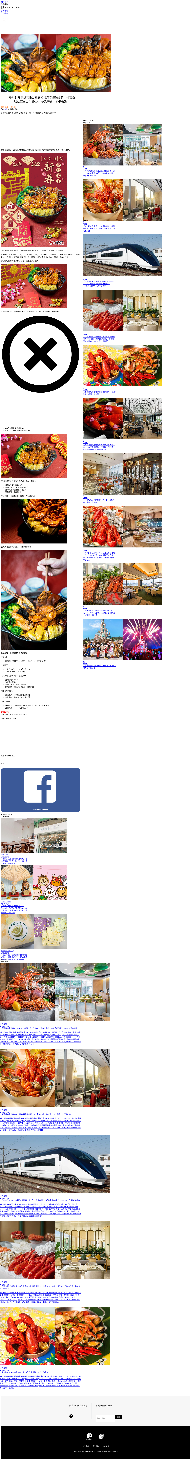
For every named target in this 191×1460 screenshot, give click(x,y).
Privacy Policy (113, 1451)
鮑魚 (33, 763)
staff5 (5, 109)
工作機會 (4, 13)
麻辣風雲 (62, 763)
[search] (2, 24)
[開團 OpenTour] (5, 22)
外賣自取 (45, 763)
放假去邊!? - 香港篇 (8, 107)
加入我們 (105, 1446)
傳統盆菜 (13, 766)
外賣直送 (52, 763)
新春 (40, 763)
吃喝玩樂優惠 (71, 763)
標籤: (3, 763)
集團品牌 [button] (4, 4)
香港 (26, 763)
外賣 (29, 763)
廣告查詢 (4, 11)
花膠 (36, 763)
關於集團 (4, 2)
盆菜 (57, 763)
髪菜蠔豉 (38, 766)
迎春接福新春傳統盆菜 (25, 766)
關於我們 (85, 1446)
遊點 (22, 763)
